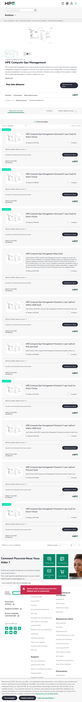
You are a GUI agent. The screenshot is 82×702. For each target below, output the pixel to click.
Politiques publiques (37, 638)
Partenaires (61, 671)
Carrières (34, 605)
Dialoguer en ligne (49, 563)
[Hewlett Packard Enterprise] (10, 3)
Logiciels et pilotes (37, 677)
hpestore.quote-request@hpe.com (13, 579)
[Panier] (63, 3)
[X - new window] (10, 628)
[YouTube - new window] (10, 632)
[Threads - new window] (19, 628)
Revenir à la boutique (9, 20)
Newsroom (59, 612)
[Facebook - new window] (6, 632)
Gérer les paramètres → (46, 698)
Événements (60, 599)
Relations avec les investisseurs (41, 630)
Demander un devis (70, 155)
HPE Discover (60, 603)
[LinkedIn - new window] (6, 628)
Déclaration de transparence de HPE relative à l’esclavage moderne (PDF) (41, 621)
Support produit (12, 609)
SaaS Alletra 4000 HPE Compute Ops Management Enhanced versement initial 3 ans (52, 432)
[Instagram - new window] (15, 628)
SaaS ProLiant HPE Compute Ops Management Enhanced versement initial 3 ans (50, 474)
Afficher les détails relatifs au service (15, 149)
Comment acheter (62, 576)
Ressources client (64, 619)
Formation (59, 627)
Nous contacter (61, 623)
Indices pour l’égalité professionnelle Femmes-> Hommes (39, 646)
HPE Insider (60, 656)
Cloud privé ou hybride (25, 20)
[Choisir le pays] (67, 3)
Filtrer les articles (42, 122)
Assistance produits (62, 563)
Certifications (60, 675)
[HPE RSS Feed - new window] (15, 632)
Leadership (34, 634)
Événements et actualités (63, 593)
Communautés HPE (62, 648)
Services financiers (62, 644)
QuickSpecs (8, 95)
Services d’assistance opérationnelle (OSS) (38, 663)
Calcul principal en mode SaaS (39, 20)
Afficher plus (9, 78)
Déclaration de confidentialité (47, 694)
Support (35, 657)
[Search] (35, 10)
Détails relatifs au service (30, 95)
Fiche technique (18, 95)
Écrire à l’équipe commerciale (11, 614)
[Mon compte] (71, 3)
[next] (79, 545)
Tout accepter (9, 698)
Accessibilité (35, 601)
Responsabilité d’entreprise (40, 609)
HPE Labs (34, 614)
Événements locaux (62, 608)
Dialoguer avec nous (21, 100)
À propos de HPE (36, 597)
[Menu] (76, 3)
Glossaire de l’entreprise (64, 639)
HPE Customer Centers (63, 652)
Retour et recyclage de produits (41, 669)
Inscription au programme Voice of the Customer (64, 662)
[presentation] (76, 112)
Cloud (17, 20)
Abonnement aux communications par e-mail (65, 633)
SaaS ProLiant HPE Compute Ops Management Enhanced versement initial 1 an (50, 350)
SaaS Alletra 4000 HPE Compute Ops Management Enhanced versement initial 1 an (51, 309)
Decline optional (27, 698)
